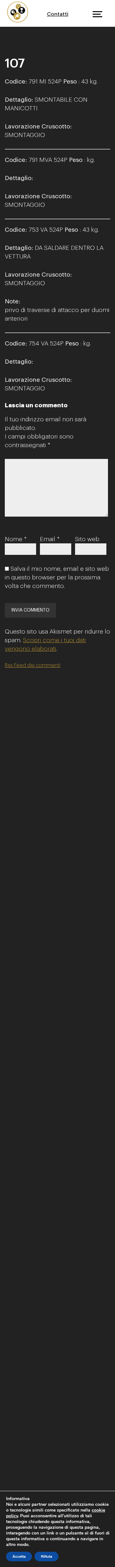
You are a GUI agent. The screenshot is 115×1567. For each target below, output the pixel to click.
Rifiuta (46, 1556)
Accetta (19, 1556)
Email (49, 539)
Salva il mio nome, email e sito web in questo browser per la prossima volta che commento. (57, 577)
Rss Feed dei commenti (32, 665)
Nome (16, 539)
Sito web (87, 539)
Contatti (57, 14)
